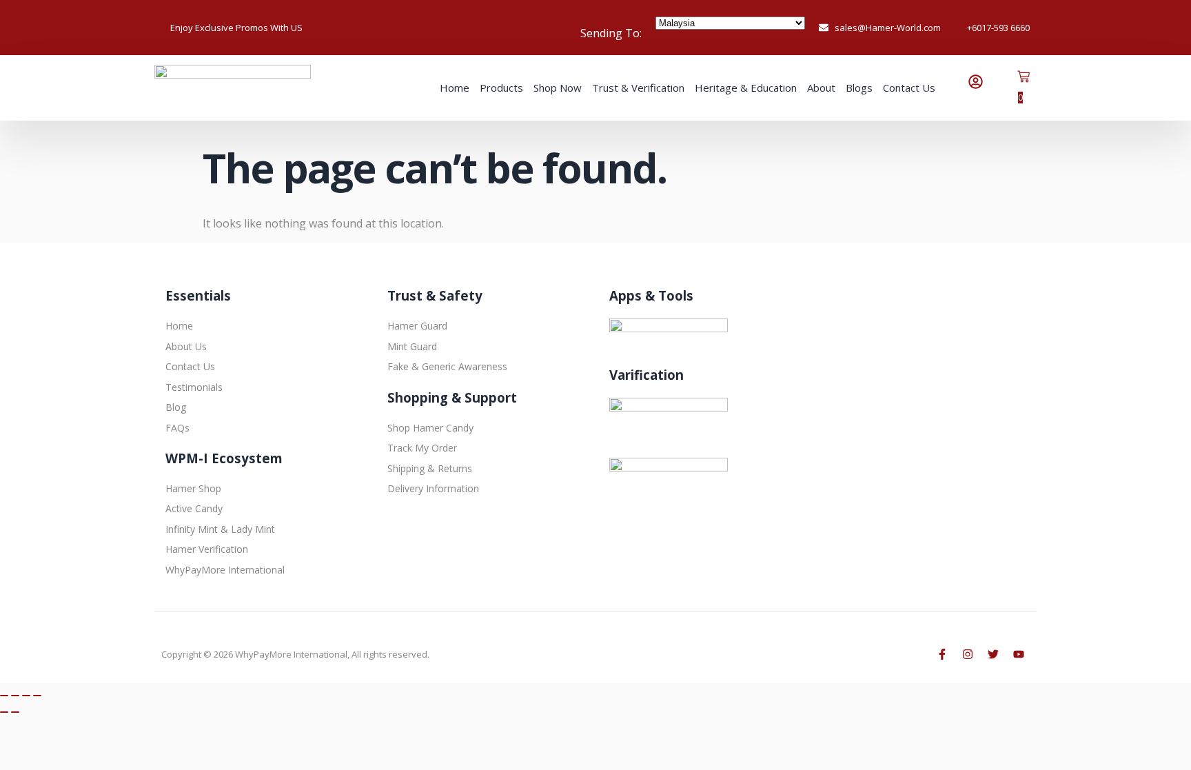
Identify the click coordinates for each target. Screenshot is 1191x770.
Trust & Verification (638, 87)
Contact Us (909, 87)
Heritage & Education (746, 87)
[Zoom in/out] (4, 695)
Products (501, 87)
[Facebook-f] (942, 654)
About (821, 87)
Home (454, 87)
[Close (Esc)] (37, 695)
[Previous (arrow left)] (4, 712)
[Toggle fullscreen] (15, 695)
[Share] (26, 695)
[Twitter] (993, 654)
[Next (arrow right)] (15, 712)
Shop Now (557, 87)
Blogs (859, 87)
